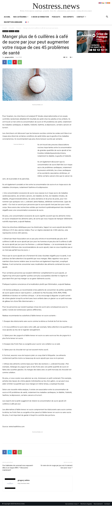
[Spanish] (109, 3)
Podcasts (56, 17)
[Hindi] (103, 3)
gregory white (9, 57)
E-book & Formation (40, 17)
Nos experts (68, 17)
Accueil (7, 17)
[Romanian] (107, 3)
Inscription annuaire (13, 22)
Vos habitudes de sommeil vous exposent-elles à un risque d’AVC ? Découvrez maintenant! (17, 467)
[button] (107, 17)
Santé (17, 31)
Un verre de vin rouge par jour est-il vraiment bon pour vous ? (56, 466)
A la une (18, 28)
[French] (27, 22)
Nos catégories (20, 17)
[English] (100, 3)
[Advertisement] (37, 109)
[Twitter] (9, 62)
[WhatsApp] (20, 62)
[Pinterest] (14, 62)
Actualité (11, 28)
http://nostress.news (23, 483)
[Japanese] (105, 3)
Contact (80, 17)
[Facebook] (4, 62)
